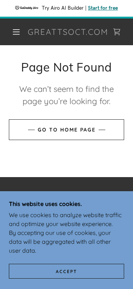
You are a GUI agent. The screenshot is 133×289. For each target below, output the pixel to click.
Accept (66, 271)
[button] (16, 31)
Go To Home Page (67, 129)
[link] (68, 32)
